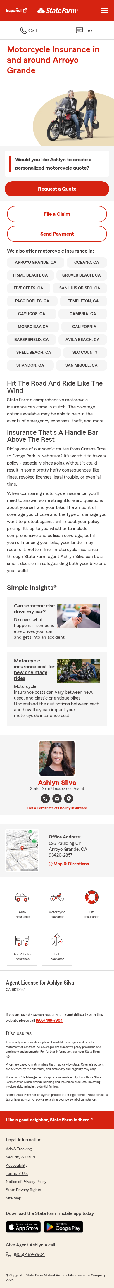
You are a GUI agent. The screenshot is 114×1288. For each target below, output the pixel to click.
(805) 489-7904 (49, 1020)
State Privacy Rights (23, 1190)
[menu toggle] (105, 11)
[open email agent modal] (57, 799)
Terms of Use (17, 1174)
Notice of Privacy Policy (26, 1182)
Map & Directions (71, 863)
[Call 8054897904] (45, 798)
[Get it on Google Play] (63, 1227)
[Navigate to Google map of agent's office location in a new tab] (68, 798)
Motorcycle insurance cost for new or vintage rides (34, 669)
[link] (57, 10)
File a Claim (57, 214)
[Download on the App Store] (23, 1227)
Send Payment (57, 233)
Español (14, 10)
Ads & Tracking (19, 1149)
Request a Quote (57, 188)
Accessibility (16, 1165)
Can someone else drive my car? (34, 608)
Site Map (13, 1198)
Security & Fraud (20, 1157)
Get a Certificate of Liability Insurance (57, 808)
